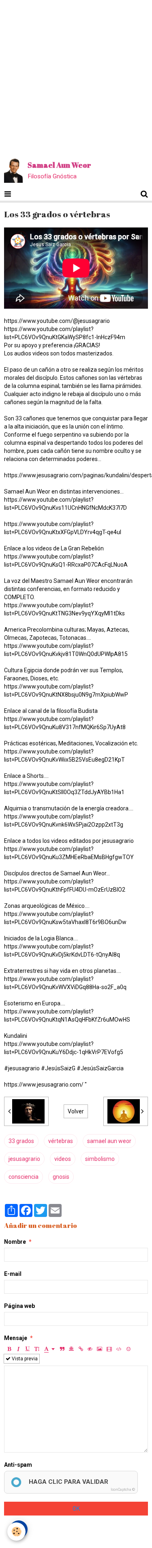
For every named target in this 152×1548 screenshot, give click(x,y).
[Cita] (62, 1349)
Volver (76, 1111)
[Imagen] (99, 1349)
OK (76, 1508)
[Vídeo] (109, 1349)
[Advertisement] (76, 76)
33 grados (21, 1141)
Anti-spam (18, 1464)
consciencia (24, 1176)
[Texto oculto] (90, 1349)
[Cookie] (16, 1531)
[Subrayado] (27, 1349)
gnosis (61, 1176)
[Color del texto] (49, 1349)
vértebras (60, 1141)
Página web (19, 1306)
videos (62, 1159)
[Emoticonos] (128, 1349)
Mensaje (15, 1338)
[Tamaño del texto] (37, 1349)
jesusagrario (24, 1159)
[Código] (119, 1349)
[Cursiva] (18, 1349)
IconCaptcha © (123, 1489)
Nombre (15, 1241)
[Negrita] (9, 1349)
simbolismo (100, 1159)
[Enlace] (81, 1349)
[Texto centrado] (71, 1349)
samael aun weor (109, 1141)
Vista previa (24, 1359)
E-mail (12, 1274)
